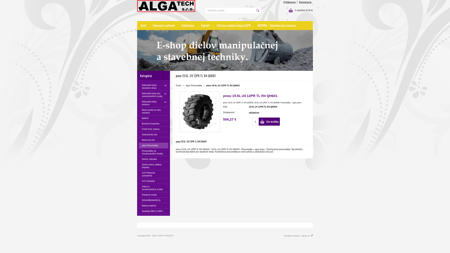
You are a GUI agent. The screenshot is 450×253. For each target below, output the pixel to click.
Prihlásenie (289, 2)
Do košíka (272, 121)
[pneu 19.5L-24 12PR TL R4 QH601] (199, 111)
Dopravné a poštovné (164, 25)
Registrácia (305, 2)
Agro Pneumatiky (194, 85)
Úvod (143, 25)
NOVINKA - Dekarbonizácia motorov (277, 25)
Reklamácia (188, 25)
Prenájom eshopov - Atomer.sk (297, 236)
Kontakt (205, 25)
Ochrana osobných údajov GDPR (234, 25)
